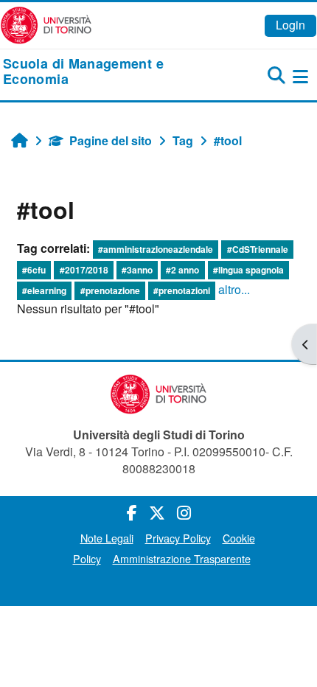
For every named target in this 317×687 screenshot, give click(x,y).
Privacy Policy (178, 537)
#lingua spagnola (248, 269)
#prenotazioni (181, 290)
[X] (157, 512)
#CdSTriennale (257, 249)
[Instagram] (184, 512)
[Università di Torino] (46, 23)
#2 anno (182, 269)
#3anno (137, 269)
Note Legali (106, 537)
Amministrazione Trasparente (182, 558)
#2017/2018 (84, 269)
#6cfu (34, 269)
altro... (234, 289)
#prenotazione (110, 290)
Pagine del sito (110, 140)
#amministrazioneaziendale (155, 249)
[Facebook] (132, 512)
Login (290, 24)
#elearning (44, 290)
